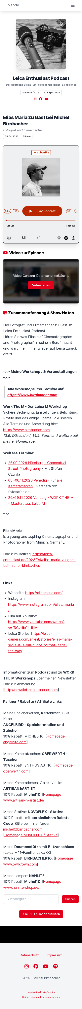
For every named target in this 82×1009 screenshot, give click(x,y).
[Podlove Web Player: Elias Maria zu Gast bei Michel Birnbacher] (41, 194)
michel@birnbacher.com (22, 829)
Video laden (41, 285)
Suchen (70, 899)
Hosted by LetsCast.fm (41, 992)
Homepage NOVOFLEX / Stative (31, 835)
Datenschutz (29, 955)
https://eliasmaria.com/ (43, 593)
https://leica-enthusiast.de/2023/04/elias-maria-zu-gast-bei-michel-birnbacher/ (39, 560)
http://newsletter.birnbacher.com (31, 690)
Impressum (54, 955)
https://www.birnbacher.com (26, 430)
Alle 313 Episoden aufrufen (41, 914)
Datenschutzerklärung (52, 276)
